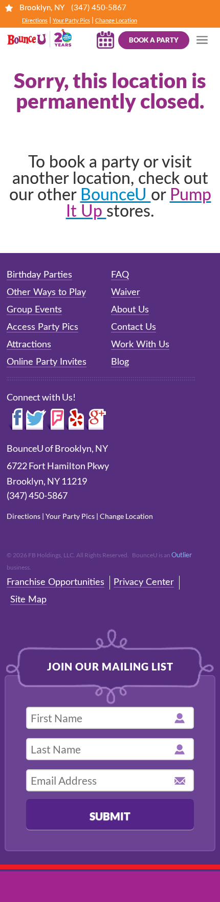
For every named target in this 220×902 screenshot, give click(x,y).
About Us (130, 309)
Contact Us (133, 327)
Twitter (35, 419)
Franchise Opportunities (55, 582)
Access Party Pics (42, 327)
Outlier (181, 555)
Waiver (125, 292)
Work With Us (140, 344)
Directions (35, 20)
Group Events (34, 309)
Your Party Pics (71, 20)
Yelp (74, 419)
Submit (110, 815)
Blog (120, 362)
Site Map (28, 599)
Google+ (96, 419)
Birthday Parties (39, 275)
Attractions (29, 344)
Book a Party (154, 40)
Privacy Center (144, 582)
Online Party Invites (46, 362)
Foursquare (55, 419)
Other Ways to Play (46, 292)
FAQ (120, 275)
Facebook (16, 419)
